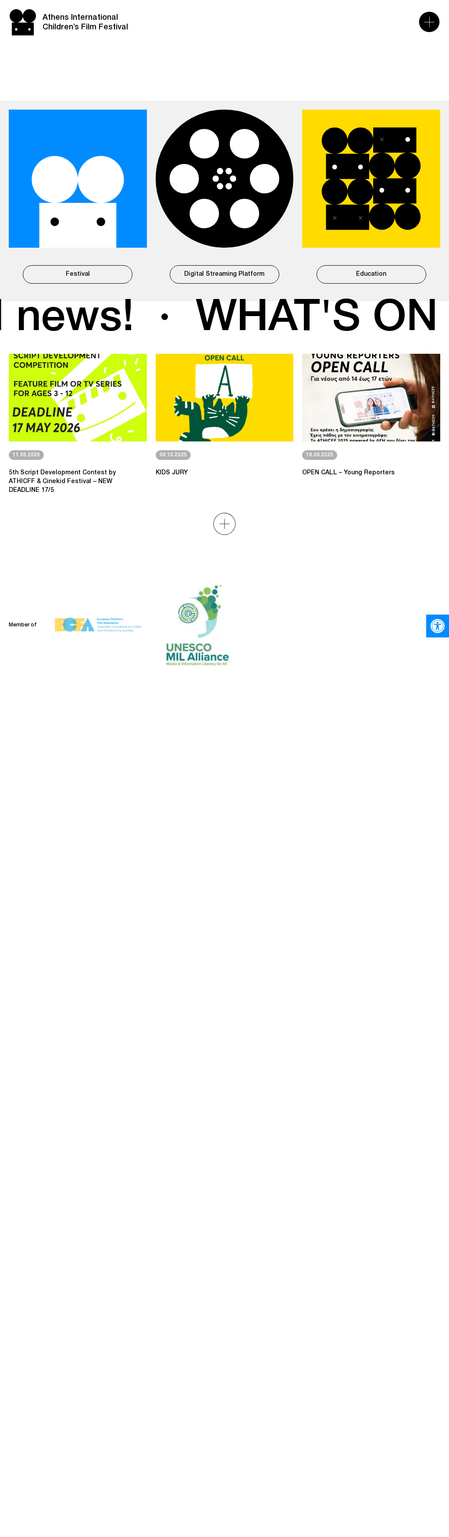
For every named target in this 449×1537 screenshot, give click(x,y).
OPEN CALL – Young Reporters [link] (348, 473)
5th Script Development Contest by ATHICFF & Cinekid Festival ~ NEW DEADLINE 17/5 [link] (62, 481)
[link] (437, 626)
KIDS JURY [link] (172, 473)
